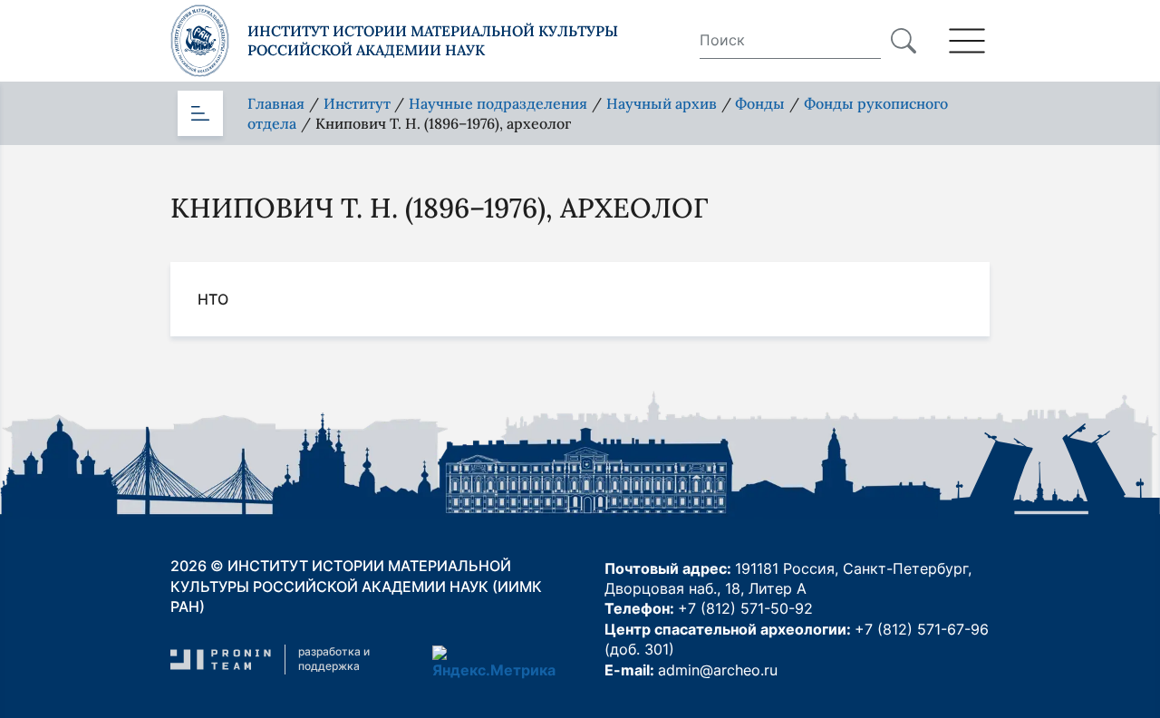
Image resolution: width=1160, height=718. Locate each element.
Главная (275, 103)
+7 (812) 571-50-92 (745, 608)
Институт (357, 103)
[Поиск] (903, 40)
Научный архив (661, 103)
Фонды (760, 103)
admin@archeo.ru (718, 670)
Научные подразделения (498, 103)
